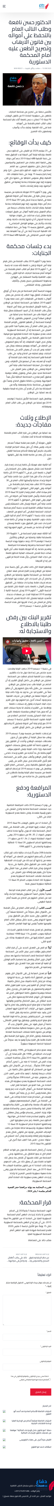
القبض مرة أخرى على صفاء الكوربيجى (35, 1439)
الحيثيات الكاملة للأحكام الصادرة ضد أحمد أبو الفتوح (32, 1412)
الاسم (49, 1331)
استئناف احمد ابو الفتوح (41, 1447)
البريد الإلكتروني (45, 1346)
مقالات (37, 68)
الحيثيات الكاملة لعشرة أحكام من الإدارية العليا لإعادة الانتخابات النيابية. (31, 1422)
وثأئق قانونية (29, 68)
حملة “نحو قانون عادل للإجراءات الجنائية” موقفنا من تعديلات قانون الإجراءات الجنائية (30, 1431)
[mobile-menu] (6, 6)
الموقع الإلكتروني (45, 1361)
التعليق (48, 1292)
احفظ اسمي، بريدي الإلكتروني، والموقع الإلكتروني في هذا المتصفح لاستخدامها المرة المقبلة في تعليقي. (30, 1378)
